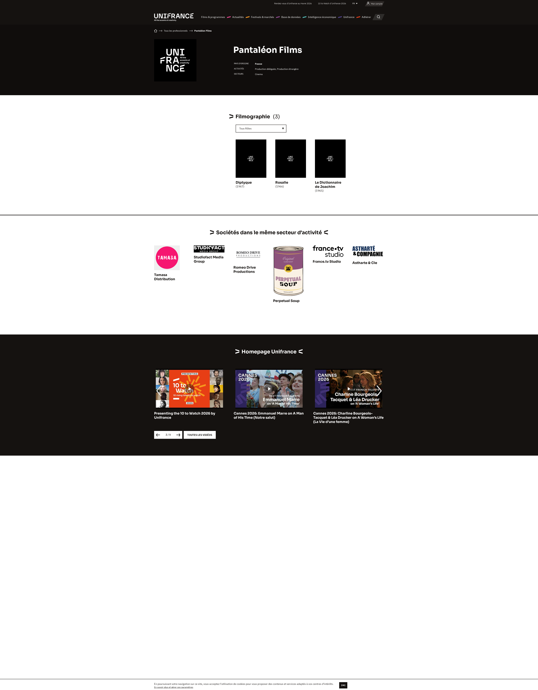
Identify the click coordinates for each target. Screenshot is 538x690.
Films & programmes (213, 17)
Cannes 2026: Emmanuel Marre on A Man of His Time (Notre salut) (189, 415)
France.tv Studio (327, 261)
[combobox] (261, 128)
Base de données (291, 17)
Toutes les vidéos (199, 435)
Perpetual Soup (286, 301)
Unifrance (348, 17)
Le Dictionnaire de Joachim (328, 184)
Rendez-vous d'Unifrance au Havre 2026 (293, 3)
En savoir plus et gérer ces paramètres (173, 687)
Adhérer (366, 17)
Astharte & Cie (364, 263)
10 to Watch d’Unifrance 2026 (332, 3)
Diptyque (244, 182)
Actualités (238, 17)
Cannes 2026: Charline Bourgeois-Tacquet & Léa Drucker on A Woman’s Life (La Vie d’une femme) (269, 417)
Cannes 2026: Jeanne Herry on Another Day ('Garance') (347, 415)
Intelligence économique (322, 17)
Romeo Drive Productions (244, 269)
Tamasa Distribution (164, 277)
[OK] (343, 685)
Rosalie (281, 182)
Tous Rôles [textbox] (245, 128)
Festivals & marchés (262, 17)
